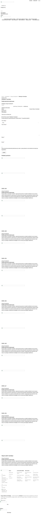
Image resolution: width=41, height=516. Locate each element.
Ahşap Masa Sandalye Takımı (20, 480)
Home (3, 96)
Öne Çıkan (27, 470)
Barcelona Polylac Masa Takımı (36, 477)
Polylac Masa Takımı (20, 475)
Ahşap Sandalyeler (14, 96)
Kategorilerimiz (20, 470)
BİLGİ (10, 470)
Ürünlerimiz (11, 474)
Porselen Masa (35, 472)
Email (3, 142)
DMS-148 (4, 188)
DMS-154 (4, 413)
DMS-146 (4, 343)
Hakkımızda (11, 472)
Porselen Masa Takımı (19, 473)
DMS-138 (4, 231)
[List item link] (4, 484)
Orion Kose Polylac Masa (28, 477)
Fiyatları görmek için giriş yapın (8, 101)
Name (3, 137)
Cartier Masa (27, 475)
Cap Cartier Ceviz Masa (28, 473)
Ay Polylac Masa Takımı (36, 480)
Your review (4, 124)
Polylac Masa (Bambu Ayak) (35, 475)
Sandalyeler (7, 96)
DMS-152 (4, 301)
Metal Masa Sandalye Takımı (20, 477)
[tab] (18, 106)
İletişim (10, 476)
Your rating (4, 120)
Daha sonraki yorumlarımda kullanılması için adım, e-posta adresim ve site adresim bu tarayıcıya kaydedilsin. (20, 149)
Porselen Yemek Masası (28, 480)
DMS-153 (4, 258)
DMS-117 (4, 386)
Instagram (10, 477)
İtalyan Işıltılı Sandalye (7, 455)
